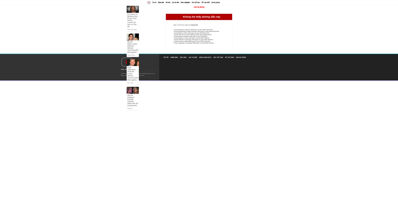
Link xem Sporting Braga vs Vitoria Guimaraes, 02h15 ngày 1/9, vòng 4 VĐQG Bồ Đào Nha (196, 31)
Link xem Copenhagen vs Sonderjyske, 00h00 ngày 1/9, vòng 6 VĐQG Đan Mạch (194, 43)
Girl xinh (168, 2)
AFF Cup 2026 (205, 2)
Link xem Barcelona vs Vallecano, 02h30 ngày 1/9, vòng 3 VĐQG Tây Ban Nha (193, 29)
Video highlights (185, 2)
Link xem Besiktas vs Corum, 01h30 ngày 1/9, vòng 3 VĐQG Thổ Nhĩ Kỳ (191, 38)
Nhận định (161, 2)
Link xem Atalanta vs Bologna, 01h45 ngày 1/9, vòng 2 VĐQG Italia (190, 36)
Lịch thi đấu (175, 2)
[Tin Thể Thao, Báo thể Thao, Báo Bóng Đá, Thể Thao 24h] (149, 3)
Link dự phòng (215, 2)
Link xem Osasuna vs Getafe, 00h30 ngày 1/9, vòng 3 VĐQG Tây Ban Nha (192, 41)
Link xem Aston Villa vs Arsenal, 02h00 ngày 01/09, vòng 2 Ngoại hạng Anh (193, 34)
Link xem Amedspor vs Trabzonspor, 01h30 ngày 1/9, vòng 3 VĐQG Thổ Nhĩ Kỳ (193, 39)
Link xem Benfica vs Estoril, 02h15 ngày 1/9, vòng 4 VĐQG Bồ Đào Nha (191, 33)
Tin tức (154, 2)
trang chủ (194, 25)
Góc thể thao (196, 2)
